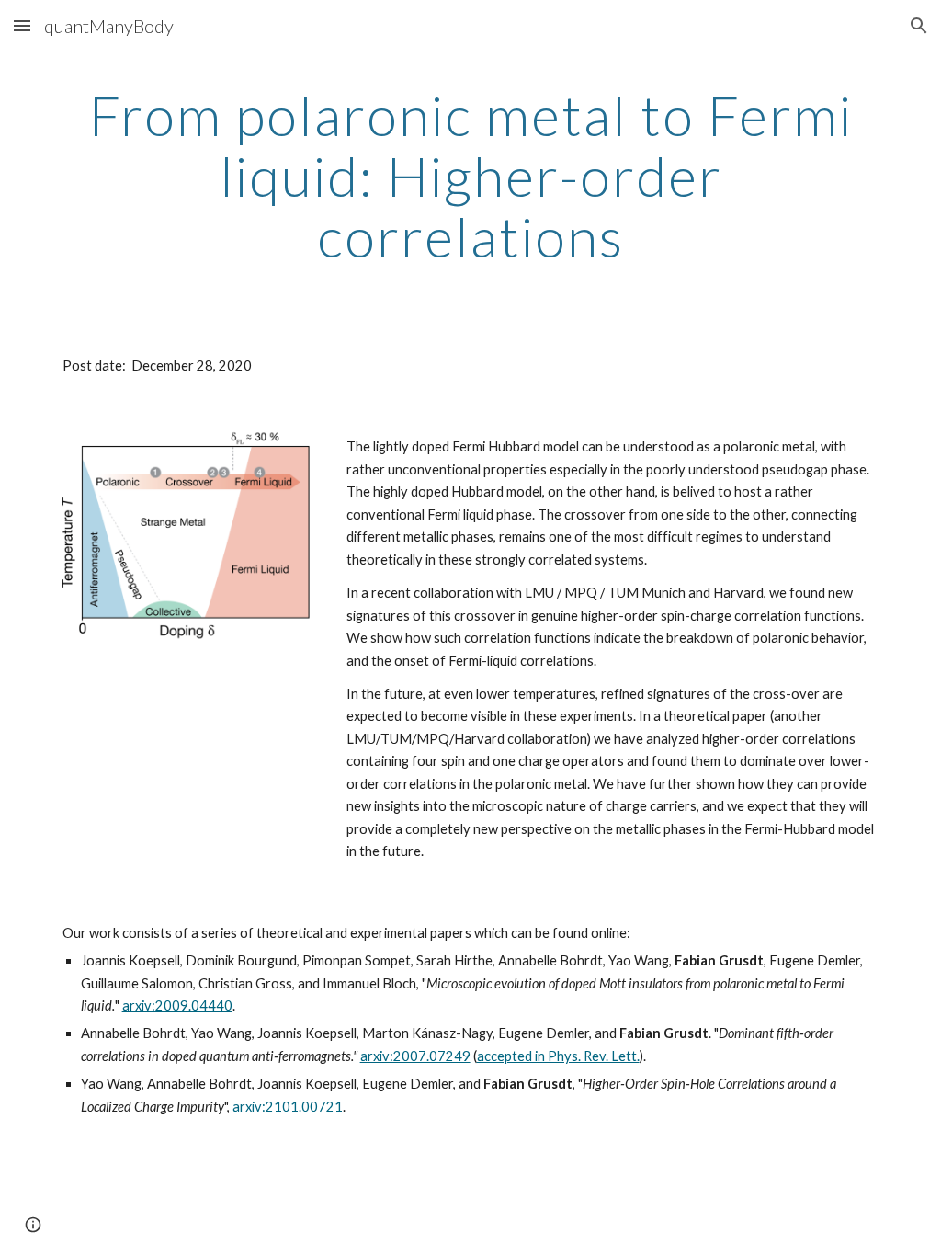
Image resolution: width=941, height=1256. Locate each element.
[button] (22, 25)
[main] (471, 175)
